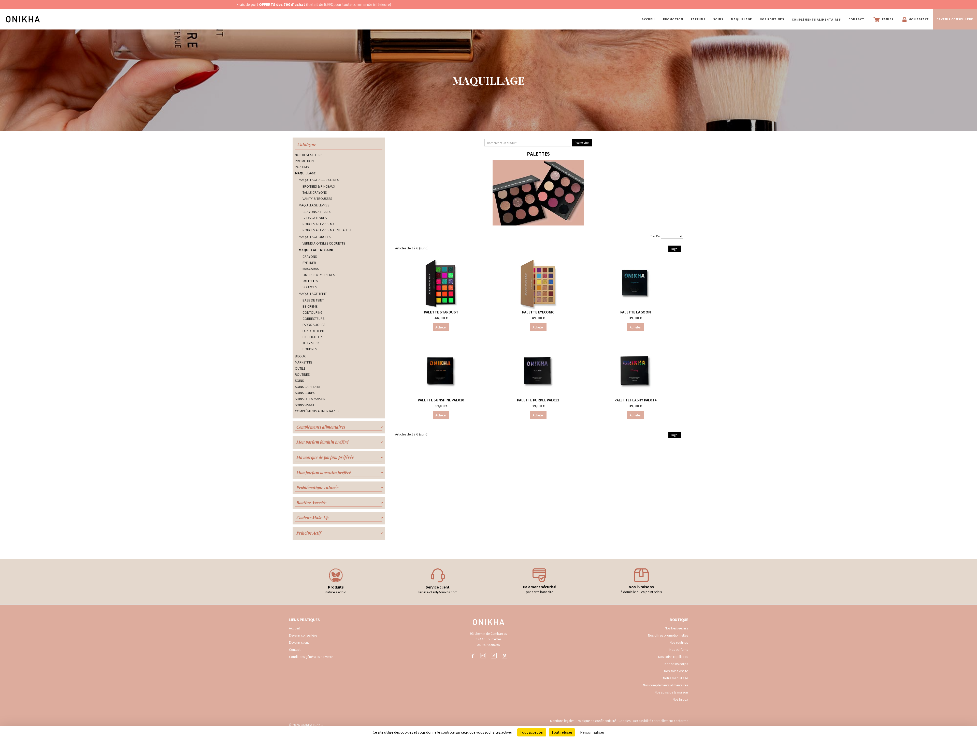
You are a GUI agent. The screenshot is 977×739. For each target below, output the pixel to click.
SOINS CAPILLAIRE (308, 386)
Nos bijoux (680, 699)
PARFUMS (698, 19)
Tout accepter (532, 732)
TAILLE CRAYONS (315, 192)
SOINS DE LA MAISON (310, 399)
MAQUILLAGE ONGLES (315, 236)
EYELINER (309, 262)
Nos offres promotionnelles (668, 635)
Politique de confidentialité (597, 720)
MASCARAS (311, 268)
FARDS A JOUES (314, 324)
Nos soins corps (676, 663)
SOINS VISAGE (305, 405)
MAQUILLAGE (741, 19)
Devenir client (299, 642)
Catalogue (306, 144)
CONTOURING (313, 312)
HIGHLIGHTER (312, 337)
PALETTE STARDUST (441, 312)
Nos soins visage (676, 671)
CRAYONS (310, 256)
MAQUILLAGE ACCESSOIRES (319, 179)
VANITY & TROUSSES (317, 198)
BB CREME (310, 306)
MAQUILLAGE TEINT (313, 293)
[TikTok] (494, 655)
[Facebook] (472, 655)
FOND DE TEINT (314, 330)
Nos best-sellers (676, 628)
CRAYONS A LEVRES (317, 211)
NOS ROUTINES (772, 19)
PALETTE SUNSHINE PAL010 (441, 400)
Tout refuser (561, 732)
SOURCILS (310, 287)
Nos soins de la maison (671, 692)
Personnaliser (592, 732)
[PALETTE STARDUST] (441, 284)
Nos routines (679, 642)
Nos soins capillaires (673, 656)
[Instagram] (483, 655)
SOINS (718, 19)
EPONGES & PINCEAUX (319, 186)
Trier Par (655, 236)
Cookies (624, 720)
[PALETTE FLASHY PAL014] (635, 371)
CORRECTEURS (313, 318)
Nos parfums (678, 649)
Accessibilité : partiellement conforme (660, 720)
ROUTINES (302, 374)
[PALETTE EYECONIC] (538, 284)
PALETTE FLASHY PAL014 (635, 400)
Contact (856, 19)
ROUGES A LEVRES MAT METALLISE (327, 230)
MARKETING (303, 362)
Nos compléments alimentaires (665, 685)
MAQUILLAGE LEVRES (314, 205)
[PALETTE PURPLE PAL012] (538, 371)
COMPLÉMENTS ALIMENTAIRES (816, 19)
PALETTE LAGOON (635, 312)
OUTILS (300, 368)
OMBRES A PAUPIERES (319, 275)
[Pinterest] (504, 655)
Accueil (648, 19)
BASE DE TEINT (313, 300)
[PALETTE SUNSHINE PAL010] (441, 371)
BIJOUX (300, 356)
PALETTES (310, 281)
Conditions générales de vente (311, 656)
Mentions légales (562, 720)
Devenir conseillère (303, 635)
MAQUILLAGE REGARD (316, 250)
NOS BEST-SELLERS (308, 155)
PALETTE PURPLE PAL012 (538, 400)
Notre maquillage (675, 678)
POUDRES (310, 349)
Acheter (441, 327)
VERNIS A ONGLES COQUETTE (324, 243)
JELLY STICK (311, 343)
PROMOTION (673, 19)
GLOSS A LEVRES (315, 218)
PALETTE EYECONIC (538, 312)
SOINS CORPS (305, 392)
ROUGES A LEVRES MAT (319, 224)
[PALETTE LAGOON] (635, 284)
